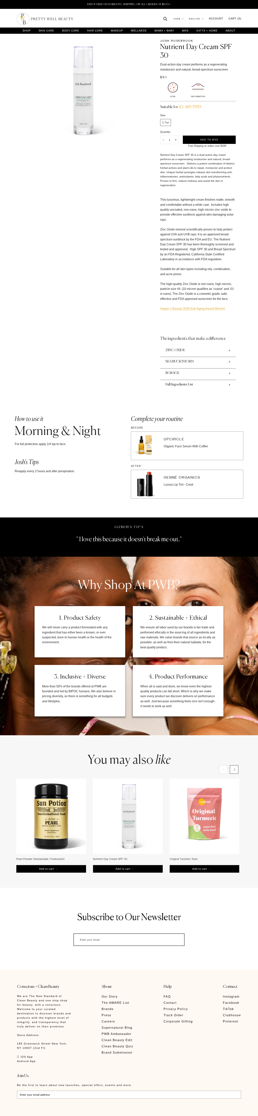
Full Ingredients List (179, 384)
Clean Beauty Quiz (117, 1046)
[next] (234, 769)
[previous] (223, 769)
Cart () (235, 18)
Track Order (173, 1015)
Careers (108, 1021)
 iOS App (25, 1056)
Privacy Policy (176, 1009)
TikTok (228, 1009)
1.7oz (165, 122)
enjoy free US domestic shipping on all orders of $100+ (129, 4)
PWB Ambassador (116, 1033)
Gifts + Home (207, 30)
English (194, 19)
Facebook (231, 1002)
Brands (108, 1009)
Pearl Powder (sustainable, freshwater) (40, 858)
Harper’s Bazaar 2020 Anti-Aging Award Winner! (192, 308)
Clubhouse (232, 1015)
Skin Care (46, 30)
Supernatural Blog (117, 1027)
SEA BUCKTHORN (179, 361)
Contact (170, 1002)
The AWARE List (115, 1002)
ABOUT (231, 30)
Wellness (139, 30)
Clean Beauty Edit (117, 1040)
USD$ (176, 19)
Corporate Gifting (178, 1021)
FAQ (167, 996)
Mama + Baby (164, 30)
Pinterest (230, 1021)
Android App (26, 1061)
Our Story (110, 996)
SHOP (26, 30)
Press (106, 1015)
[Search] (165, 19)
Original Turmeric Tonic (184, 858)
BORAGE (172, 373)
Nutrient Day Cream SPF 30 (110, 858)
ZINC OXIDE (175, 350)
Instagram (231, 996)
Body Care (70, 30)
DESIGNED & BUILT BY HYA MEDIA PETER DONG (52, 1110)
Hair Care (95, 30)
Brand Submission (117, 1052)
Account (216, 18)
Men (185, 30)
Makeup (117, 30)
